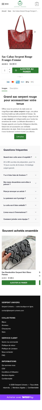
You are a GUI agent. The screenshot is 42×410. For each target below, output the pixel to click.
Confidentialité (7, 378)
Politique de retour (8, 345)
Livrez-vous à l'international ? (15, 212)
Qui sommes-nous (8, 365)
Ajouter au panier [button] (18, 282)
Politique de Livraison (10, 348)
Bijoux (4, 322)
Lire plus (20, 136)
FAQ (3, 355)
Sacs (9, 11)
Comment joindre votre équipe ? (16, 219)
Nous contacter (7, 352)
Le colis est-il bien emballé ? (15, 205)
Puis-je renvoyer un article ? (15, 191)
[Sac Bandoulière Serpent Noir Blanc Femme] (19, 253)
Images (4, 88)
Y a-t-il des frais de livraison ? (15, 175)
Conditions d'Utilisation (10, 372)
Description (14, 88)
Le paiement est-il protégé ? (15, 198)
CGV (3, 368)
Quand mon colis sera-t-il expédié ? (18, 157)
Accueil (4, 11)
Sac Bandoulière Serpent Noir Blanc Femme (16, 273)
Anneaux (5, 325)
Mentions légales (8, 375)
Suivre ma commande (10, 342)
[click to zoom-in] (20, 32)
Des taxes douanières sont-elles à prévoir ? (17, 183)
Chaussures (6, 328)
